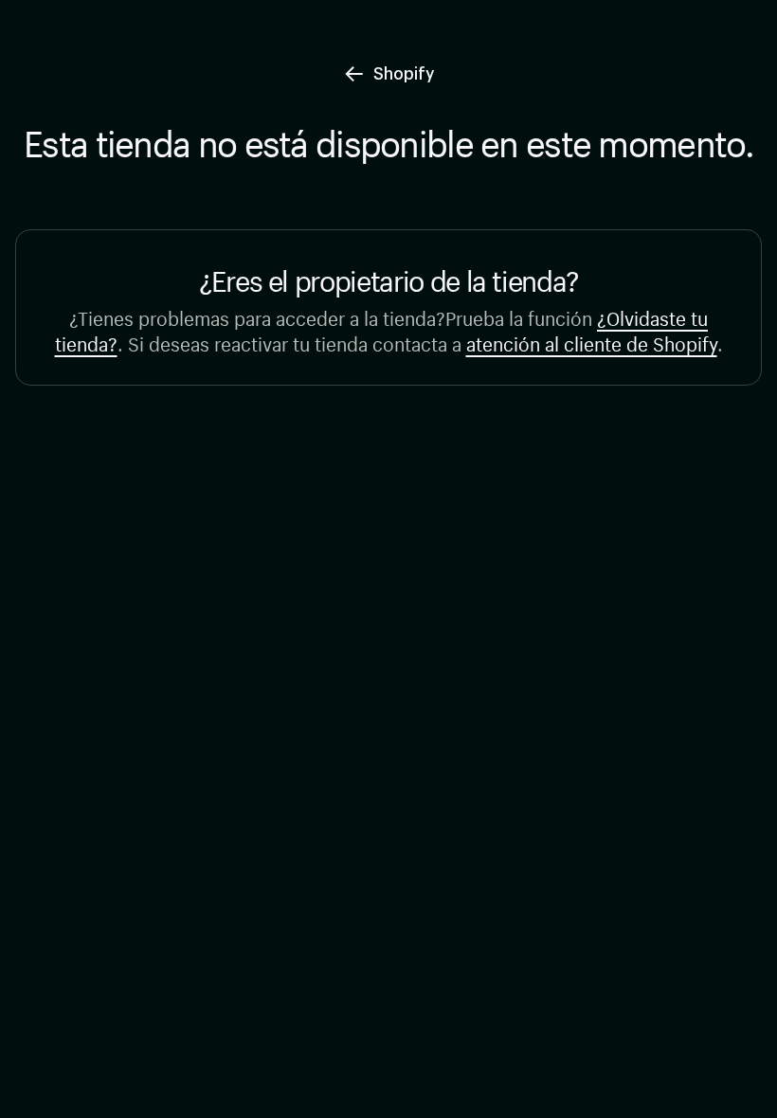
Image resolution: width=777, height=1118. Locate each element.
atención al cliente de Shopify (591, 341)
